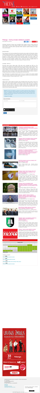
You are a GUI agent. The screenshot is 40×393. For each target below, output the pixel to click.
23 (34, 249)
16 (34, 247)
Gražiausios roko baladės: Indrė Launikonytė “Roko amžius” (12, 261)
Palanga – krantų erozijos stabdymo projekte (27, 229)
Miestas (26, 129)
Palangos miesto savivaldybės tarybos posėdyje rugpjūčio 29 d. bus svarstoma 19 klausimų (28, 139)
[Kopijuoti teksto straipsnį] (31, 41)
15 (29, 247)
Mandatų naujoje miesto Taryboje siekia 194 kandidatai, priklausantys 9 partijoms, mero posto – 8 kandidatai (27, 172)
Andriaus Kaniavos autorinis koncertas (9, 263)
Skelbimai (6, 385)
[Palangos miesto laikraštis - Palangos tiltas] (8, 3)
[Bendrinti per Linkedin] (27, 41)
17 (5, 249)
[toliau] (36, 242)
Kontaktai (18, 6)
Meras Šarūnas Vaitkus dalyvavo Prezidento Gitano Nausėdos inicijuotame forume (27, 208)
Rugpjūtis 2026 (20, 242)
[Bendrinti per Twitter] (26, 41)
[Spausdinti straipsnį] (29, 41)
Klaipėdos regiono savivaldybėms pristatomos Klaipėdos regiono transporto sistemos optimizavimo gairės (27, 218)
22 (29, 249)
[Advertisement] (20, 31)
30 (34, 250)
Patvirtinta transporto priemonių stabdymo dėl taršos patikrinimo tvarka (27, 161)
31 (5, 252)
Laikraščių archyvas (25, 6)
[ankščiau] (3, 242)
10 (5, 247)
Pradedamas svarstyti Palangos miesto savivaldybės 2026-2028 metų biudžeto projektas (28, 127)
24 (5, 250)
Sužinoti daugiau (30, 387)
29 (29, 250)
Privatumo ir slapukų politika (9, 387)
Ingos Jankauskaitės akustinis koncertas (9, 259)
